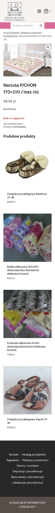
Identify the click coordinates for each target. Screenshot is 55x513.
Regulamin (13, 460)
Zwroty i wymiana (27, 465)
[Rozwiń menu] (39, 11)
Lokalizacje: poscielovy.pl (27, 482)
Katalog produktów (34, 454)
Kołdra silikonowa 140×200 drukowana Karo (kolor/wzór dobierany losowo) (23, 270)
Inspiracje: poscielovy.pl (27, 471)
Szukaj (41, 25)
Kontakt (14, 454)
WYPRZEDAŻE (20, 127)
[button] (47, 47)
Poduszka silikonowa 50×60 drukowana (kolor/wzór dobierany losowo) (26, 346)
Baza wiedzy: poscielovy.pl (27, 477)
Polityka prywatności (35, 460)
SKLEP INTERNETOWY (33, 503)
